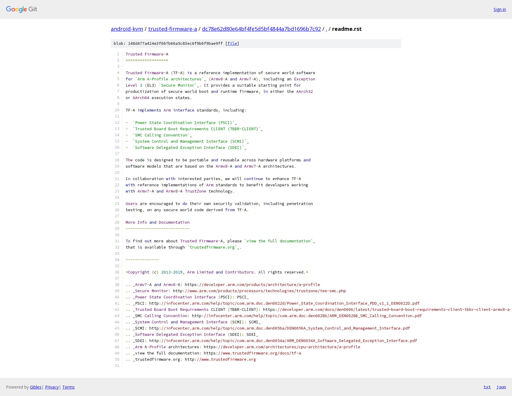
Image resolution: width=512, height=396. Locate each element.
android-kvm (127, 28)
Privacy (52, 387)
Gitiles (35, 387)
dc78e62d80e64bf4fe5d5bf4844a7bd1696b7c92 (261, 28)
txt (487, 386)
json (501, 386)
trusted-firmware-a (172, 28)
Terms (68, 387)
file (232, 43)
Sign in (500, 9)
